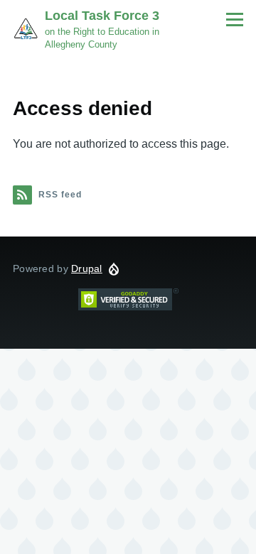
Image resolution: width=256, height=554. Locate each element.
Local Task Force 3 (102, 16)
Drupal (86, 268)
